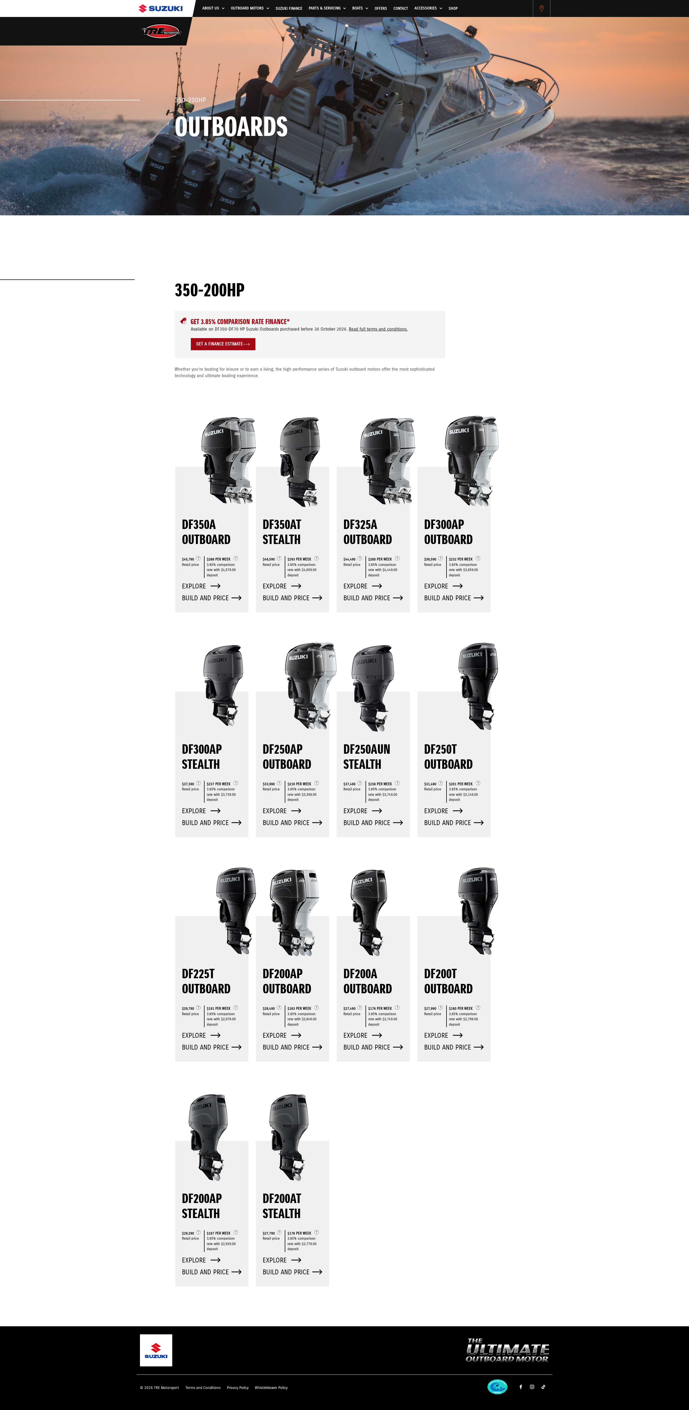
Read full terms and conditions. (378, 329)
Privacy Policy (237, 1388)
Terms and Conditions (202, 1388)
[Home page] (160, 8)
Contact (400, 8)
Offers (381, 8)
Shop (453, 8)
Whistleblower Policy (271, 1388)
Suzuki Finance (289, 8)
